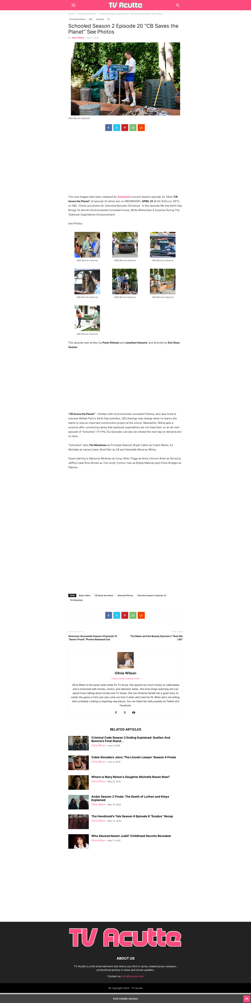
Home (71, 13)
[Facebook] (108, 127)
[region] (125, 164)
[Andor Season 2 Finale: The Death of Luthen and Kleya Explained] (78, 802)
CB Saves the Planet (104, 595)
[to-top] (246, 997)
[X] (116, 127)
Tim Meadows (76, 600)
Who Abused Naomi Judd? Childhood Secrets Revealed (131, 836)
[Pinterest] (124, 127)
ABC (91, 19)
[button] (73, 5)
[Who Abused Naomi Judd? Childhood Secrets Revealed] (78, 842)
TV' (108, 19)
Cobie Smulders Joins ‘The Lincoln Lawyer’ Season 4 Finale (133, 757)
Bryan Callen (84, 595)
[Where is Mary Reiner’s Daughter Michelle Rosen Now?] (78, 783)
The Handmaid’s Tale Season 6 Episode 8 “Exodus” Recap (132, 816)
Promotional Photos (86, 13)
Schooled (100, 19)
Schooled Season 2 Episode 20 (151, 595)
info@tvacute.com (133, 976)
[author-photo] (125, 668)
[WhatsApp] (132, 127)
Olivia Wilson (78, 37)
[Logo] (125, 948)
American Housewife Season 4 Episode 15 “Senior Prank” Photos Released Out (92, 638)
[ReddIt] (141, 127)
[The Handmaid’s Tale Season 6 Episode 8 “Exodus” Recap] (78, 822)
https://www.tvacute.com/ (125, 678)
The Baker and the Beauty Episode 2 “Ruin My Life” (156, 638)
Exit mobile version (125, 998)
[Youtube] (133, 712)
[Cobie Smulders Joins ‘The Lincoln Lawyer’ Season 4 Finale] (78, 763)
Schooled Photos (125, 595)
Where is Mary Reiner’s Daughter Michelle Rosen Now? (130, 777)
